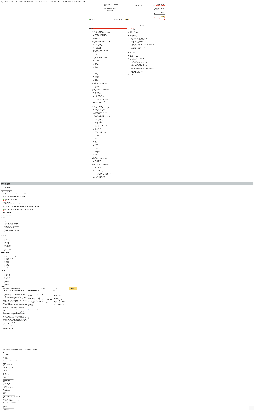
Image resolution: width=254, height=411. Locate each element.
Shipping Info (6, 390)
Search (5, 406)
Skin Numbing (98, 122)
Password (162, 12)
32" (7, 267)
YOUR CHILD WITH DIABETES (139, 65)
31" (7, 265)
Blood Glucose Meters (100, 131)
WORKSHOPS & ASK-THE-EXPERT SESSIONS (143, 68)
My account (6, 374)
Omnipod (5, 377)
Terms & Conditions (8, 398)
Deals (4, 363)
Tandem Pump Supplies (100, 109)
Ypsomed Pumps (101, 176)
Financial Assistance (8, 367)
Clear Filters (10, 191)
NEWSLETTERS (136, 73)
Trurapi (96, 157)
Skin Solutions (95, 118)
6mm (7, 281)
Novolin (96, 150)
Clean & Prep (98, 119)
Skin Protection (98, 124)
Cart (4, 355)
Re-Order (142, 25)
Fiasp (96, 141)
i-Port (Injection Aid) (99, 163)
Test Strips (97, 126)
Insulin (93, 134)
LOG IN (131, 74)
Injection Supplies (10, 227)
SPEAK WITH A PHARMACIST (137, 58)
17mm (7, 277)
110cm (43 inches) (10, 257)
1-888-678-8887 (109, 10)
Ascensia (8, 246)
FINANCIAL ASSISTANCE (138, 64)
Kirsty (96, 145)
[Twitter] (109, 13)
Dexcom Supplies (96, 113)
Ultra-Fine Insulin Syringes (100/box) (14, 196)
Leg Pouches (98, 169)
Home (4, 371)
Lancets (96, 129)
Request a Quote (7, 385)
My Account (6, 409)
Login (163, 16)
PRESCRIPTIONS (134, 57)
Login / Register (161, 4)
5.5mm (7, 280)
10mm (7, 274)
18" (7, 259)
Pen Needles (98, 160)
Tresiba (96, 156)
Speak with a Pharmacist (9, 395)
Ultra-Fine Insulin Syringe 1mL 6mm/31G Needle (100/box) (21, 206)
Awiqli (96, 138)
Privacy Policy (6, 382)
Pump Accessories (96, 166)
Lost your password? (159, 18)
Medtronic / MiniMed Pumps (104, 173)
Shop (4, 392)
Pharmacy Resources (8, 379)
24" (7, 262)
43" (7, 278)
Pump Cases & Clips (99, 171)
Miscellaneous (95, 179)
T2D (25, 193)
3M (7, 239)
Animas (8, 245)
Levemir (97, 148)
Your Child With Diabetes (9, 402)
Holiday (5, 370)
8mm (7, 284)
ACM (7, 242)
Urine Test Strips (99, 128)
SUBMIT (73, 288)
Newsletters (6, 376)
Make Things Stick (99, 121)
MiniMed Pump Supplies (101, 110)
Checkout (5, 357)
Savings (5, 389)
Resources (5, 386)
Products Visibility (7, 383)
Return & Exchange (8, 387)
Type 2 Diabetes (7, 399)
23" (7, 261)
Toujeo (96, 154)
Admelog (97, 135)
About (4, 353)
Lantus (96, 147)
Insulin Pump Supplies (97, 106)
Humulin (97, 144)
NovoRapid (97, 151)
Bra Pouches (98, 167)
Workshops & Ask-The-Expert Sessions (13, 400)
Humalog (97, 142)
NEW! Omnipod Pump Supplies (102, 108)
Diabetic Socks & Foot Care (98, 177)
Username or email (159, 8)
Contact (5, 361)
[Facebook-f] (17, 329)
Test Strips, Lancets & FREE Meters (100, 125)
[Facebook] (106, 13)
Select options (7, 202)
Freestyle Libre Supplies (98, 115)
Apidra (96, 137)
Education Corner (7, 364)
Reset (3, 286)
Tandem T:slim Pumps (102, 174)
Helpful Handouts (7, 369)
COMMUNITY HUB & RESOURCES (140, 62)
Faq (4, 366)
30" (7, 264)
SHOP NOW (92, 28)
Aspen (7, 248)
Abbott (7, 240)
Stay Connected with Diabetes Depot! (12, 396)
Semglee (97, 153)
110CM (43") (9, 258)
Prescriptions (6, 380)
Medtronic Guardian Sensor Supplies (101, 116)
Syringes (97, 161)
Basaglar (97, 140)
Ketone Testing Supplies (101, 132)
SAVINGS (134, 61)
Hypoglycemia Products (12, 226)
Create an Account (160, 5)
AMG (7, 243)
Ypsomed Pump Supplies (101, 112)
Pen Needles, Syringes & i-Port (99, 158)
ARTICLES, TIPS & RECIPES (138, 71)
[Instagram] (113, 13)
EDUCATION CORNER (135, 67)
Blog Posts (6, 354)
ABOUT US (132, 55)
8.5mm (7, 283)
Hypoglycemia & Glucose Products (100, 164)
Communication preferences (10, 360)
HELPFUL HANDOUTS (137, 70)
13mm (7, 275)
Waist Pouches (98, 170)
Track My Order (138, 5)
